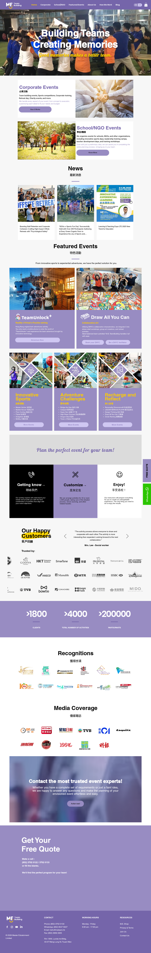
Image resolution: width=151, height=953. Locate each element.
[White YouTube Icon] (16, 926)
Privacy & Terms (126, 928)
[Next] (127, 536)
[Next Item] (139, 575)
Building (18, 919)
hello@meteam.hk (57, 930)
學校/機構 (81, 132)
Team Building (17, 4)
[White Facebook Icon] (7, 926)
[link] (146, 4)
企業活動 (23, 91)
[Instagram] (11, 926)
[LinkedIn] (21, 926)
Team (17, 917)
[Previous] (65, 536)
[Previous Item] (11, 575)
